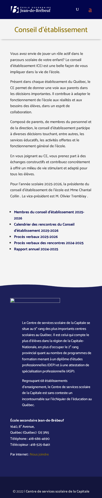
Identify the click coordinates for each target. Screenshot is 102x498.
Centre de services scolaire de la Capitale (57, 491)
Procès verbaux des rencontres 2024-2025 (48, 243)
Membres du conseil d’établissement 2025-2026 (49, 215)
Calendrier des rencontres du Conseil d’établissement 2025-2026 (44, 227)
